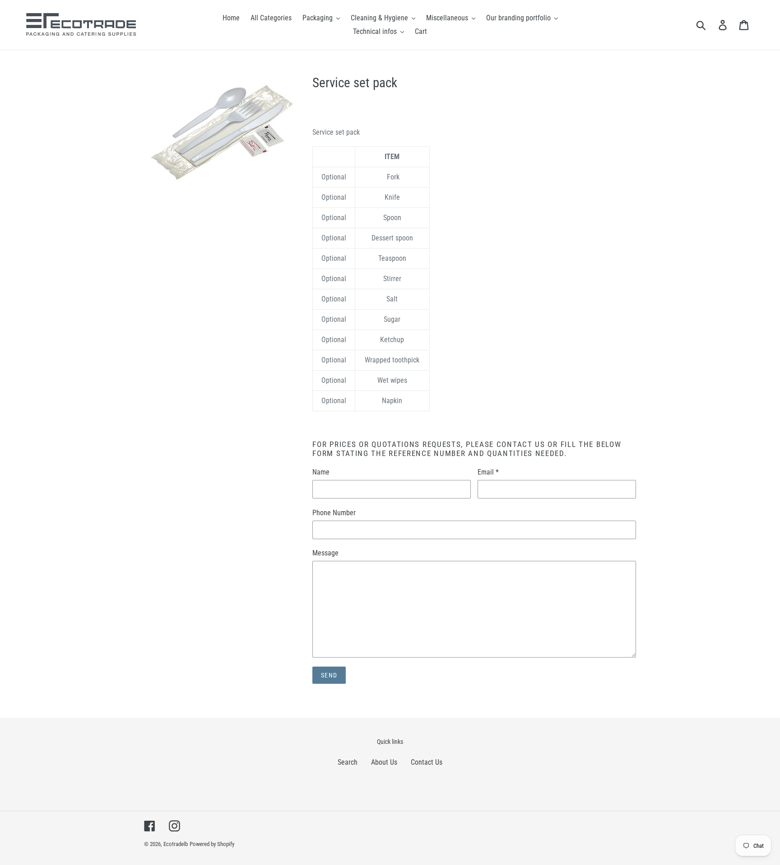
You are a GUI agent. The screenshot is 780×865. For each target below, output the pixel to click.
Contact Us (426, 762)
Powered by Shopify (212, 844)
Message (325, 553)
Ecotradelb (175, 844)
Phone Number (334, 512)
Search (348, 762)
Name (321, 472)
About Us (384, 762)
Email (488, 472)
